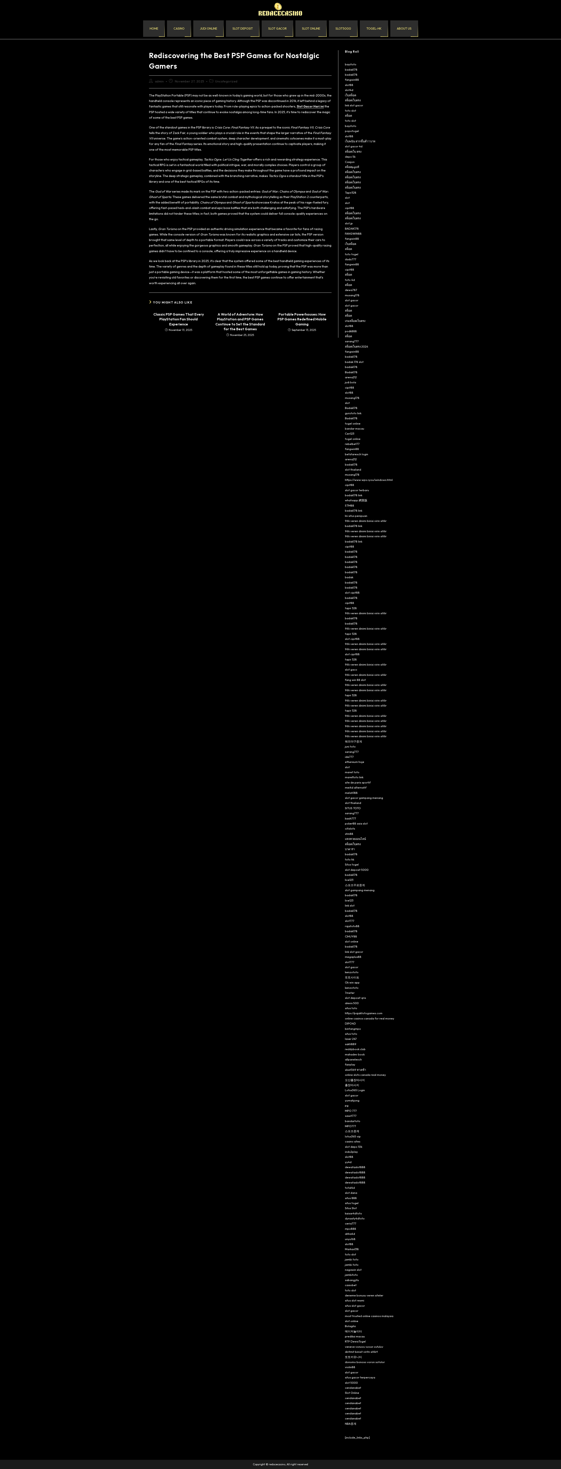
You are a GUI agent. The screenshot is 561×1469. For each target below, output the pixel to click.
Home (154, 28)
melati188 (351, 792)
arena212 (351, 377)
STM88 (349, 505)
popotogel (352, 131)
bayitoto (350, 64)
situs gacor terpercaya (360, 1377)
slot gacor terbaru (357, 490)
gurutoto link (353, 413)
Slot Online (352, 1392)
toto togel (351, 254)
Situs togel (352, 864)
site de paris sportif (358, 782)
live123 (349, 880)
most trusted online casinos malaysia (369, 1316)
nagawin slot (353, 1269)
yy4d (348, 1162)
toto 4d (350, 280)
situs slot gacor (355, 1305)
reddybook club (355, 1049)
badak (349, 577)
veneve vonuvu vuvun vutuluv (364, 1346)
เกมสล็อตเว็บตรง (355, 321)
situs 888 (351, 1198)
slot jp (349, 223)
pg (346, 1105)
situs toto (351, 1008)
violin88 (350, 1367)
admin (159, 81)
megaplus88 (353, 957)
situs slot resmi (354, 1300)
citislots (350, 828)
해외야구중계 (353, 741)
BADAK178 (352, 228)
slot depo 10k (353, 1146)
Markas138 (352, 1249)
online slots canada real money (365, 1074)
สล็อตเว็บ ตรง (353, 151)
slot (347, 197)
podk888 (351, 331)
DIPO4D (350, 1023)
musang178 (352, 295)
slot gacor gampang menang (364, 798)
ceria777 (350, 1223)
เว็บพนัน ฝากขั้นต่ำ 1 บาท (360, 141)
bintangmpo (353, 1028)
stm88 (349, 833)
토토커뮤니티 (353, 1357)
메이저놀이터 (353, 1331)
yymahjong (352, 1100)
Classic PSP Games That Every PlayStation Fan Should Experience (178, 319)
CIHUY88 (351, 936)
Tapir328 (350, 192)
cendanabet (353, 1387)
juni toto (350, 746)
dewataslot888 (355, 1167)
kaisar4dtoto (353, 1213)
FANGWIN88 (353, 233)
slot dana (351, 1192)
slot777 (349, 921)
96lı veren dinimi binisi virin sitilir (366, 521)
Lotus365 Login (355, 1090)
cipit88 (349, 208)
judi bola (350, 382)
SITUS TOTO (353, 808)
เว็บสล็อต (350, 95)
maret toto (352, 772)
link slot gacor (354, 105)
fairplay (350, 1064)
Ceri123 (349, 433)
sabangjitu (352, 1280)
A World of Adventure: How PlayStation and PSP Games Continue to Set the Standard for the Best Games (240, 321)
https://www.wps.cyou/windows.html (369, 480)
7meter (350, 992)
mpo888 (350, 1228)
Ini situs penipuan (356, 516)
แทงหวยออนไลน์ (355, 839)
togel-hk (374, 28)
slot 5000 (351, 1382)
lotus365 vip (353, 1136)
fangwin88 (352, 79)
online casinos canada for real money (369, 1018)
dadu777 (350, 259)
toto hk (349, 859)
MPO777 (350, 1126)
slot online (311, 28)
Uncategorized (226, 81)
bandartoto (352, 1121)
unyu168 (350, 1239)
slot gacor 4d (353, 146)
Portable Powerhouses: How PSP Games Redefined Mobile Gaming (302, 319)
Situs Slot (351, 1208)
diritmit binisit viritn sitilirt (361, 1351)
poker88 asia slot (356, 823)
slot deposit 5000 (357, 869)
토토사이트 (352, 977)
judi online (208, 28)
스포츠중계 (352, 1131)
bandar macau (354, 428)
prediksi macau (355, 1336)
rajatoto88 (352, 926)
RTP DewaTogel (355, 1341)
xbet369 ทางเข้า (355, 1069)
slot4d (349, 90)
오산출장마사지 (355, 1080)
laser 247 (351, 1039)
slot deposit (243, 28)
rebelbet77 (352, 444)
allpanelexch (353, 1059)
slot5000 (343, 28)
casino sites (352, 1141)
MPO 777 (351, 1110)
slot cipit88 (352, 592)
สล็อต (348, 115)
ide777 (349, 757)
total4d (350, 1187)
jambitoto (351, 1274)
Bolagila (350, 1326)
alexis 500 (352, 1003)
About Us (404, 28)
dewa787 (351, 290)
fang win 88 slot (355, 680)
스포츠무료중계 (355, 885)
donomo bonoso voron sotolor (365, 1362)
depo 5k (350, 156)
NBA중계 (350, 1423)
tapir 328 (351, 608)
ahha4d (350, 1233)
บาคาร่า (350, 849)
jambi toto (352, 1259)
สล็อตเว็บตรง (353, 100)
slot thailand (353, 469)
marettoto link (354, 777)
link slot (350, 905)
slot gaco (351, 669)
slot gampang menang (360, 890)
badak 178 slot (354, 362)
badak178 (351, 69)
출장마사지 (352, 1085)
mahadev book (355, 1054)
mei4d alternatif (355, 787)
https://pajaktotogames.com (363, 1013)
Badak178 (351, 372)
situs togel (352, 1203)
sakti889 (350, 1044)
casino (179, 28)
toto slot (350, 110)
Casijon (350, 162)
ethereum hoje (354, 762)
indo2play (351, 1151)
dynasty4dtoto (355, 1218)
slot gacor (277, 28)
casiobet (351, 1285)
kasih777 (350, 818)
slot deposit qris (355, 998)
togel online (352, 423)
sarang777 (352, 341)
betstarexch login (356, 454)
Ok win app (352, 982)
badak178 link (353, 495)
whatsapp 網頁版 (356, 500)
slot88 (349, 85)
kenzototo (352, 972)
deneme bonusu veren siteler (364, 1295)
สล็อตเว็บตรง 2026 (356, 346)
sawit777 (351, 1115)
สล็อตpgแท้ (352, 167)
